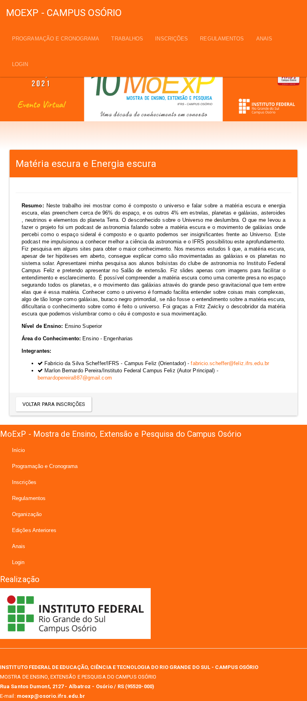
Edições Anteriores (34, 530)
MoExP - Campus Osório (64, 12)
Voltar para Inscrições (53, 404)
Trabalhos (127, 39)
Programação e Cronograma (55, 39)
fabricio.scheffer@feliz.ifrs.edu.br (230, 363)
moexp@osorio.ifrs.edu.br (51, 696)
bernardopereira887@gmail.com (75, 378)
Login (20, 64)
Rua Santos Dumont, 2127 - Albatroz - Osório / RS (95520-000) (77, 686)
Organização (27, 514)
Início (18, 450)
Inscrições (171, 39)
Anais (264, 39)
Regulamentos (222, 39)
